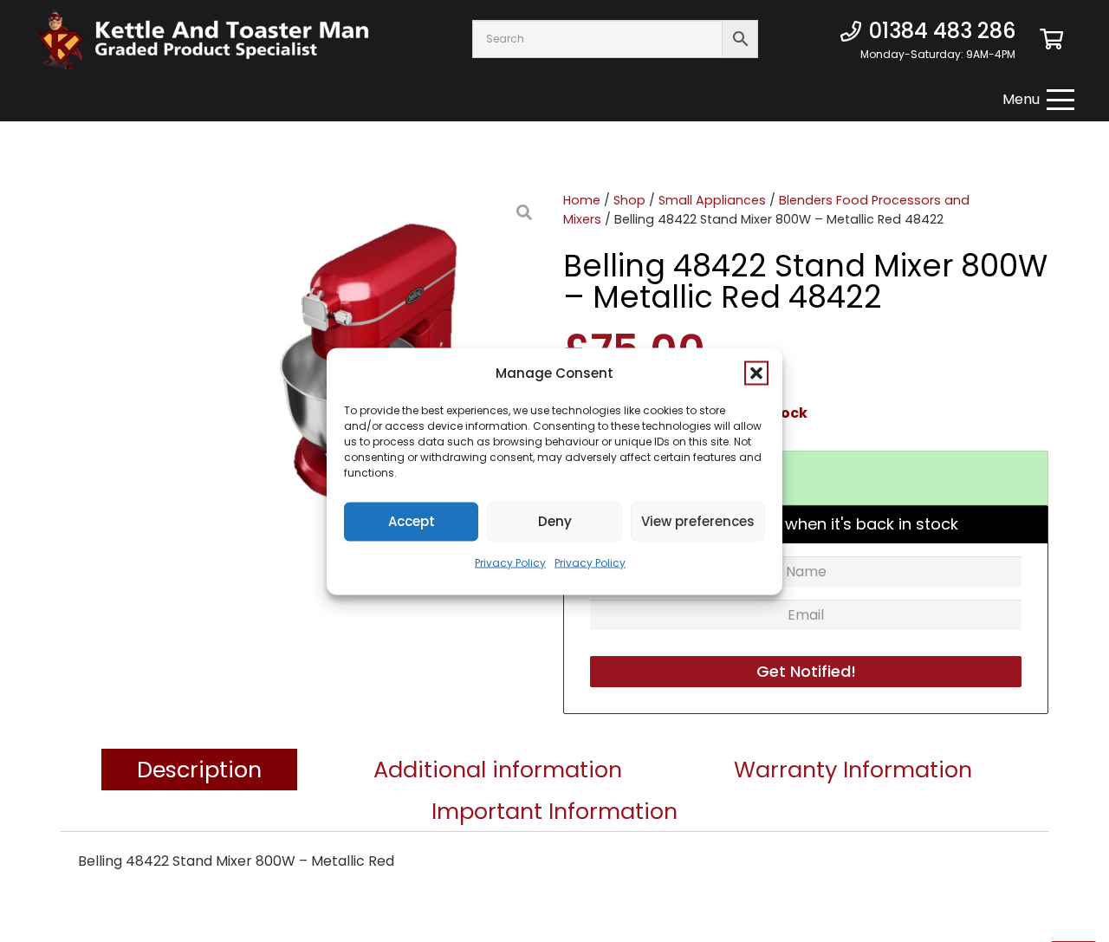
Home (581, 200)
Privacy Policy (510, 562)
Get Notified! (806, 671)
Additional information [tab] (497, 769)
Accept (411, 521)
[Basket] (1051, 39)
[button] (756, 372)
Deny (555, 521)
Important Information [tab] (554, 811)
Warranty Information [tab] (853, 769)
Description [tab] (199, 769)
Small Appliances (712, 200)
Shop (629, 200)
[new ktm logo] (203, 39)
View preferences (698, 521)
